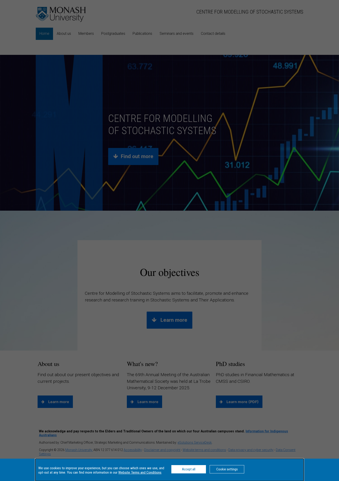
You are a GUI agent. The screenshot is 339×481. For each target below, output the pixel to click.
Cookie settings (227, 469)
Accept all (188, 469)
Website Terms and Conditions (139, 472)
